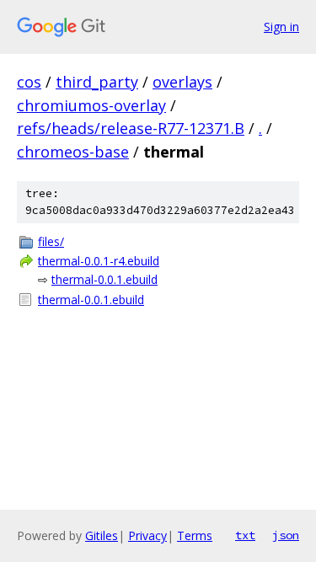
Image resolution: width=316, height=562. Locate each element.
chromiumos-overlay (91, 105)
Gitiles (101, 535)
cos (29, 82)
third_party (97, 82)
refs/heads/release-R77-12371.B (130, 128)
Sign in (281, 27)
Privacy (147, 535)
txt (245, 535)
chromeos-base (73, 152)
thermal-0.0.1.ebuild (104, 279)
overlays (182, 82)
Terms (194, 535)
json (285, 535)
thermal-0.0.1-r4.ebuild (98, 261)
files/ (51, 241)
